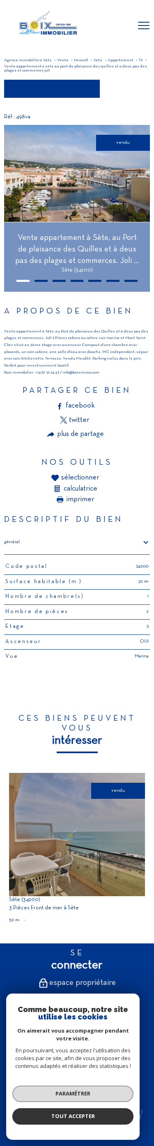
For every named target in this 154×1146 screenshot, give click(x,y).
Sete (98, 60)
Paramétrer (72, 1093)
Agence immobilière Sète (28, 60)
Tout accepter (73, 1116)
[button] (23, 281)
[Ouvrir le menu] (143, 26)
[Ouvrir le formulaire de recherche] (122, 26)
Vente (63, 60)
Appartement (120, 60)
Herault (81, 60)
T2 (141, 60)
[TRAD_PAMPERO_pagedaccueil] (47, 37)
